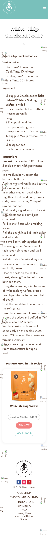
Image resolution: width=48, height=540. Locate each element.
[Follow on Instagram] (24, 482)
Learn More (24, 432)
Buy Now (24, 425)
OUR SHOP (24, 493)
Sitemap (24, 519)
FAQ (24, 510)
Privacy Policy (24, 513)
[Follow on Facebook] (19, 482)
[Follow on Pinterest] (29, 482)
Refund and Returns (24, 516)
